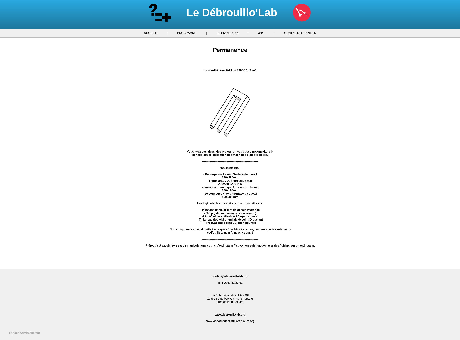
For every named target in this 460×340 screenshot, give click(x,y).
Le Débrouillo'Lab (233, 12)
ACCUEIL (150, 33)
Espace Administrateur (24, 332)
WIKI (261, 33)
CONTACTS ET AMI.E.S (300, 33)
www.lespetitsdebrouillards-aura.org (230, 321)
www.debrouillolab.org (230, 314)
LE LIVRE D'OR (227, 33)
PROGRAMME (187, 33)
